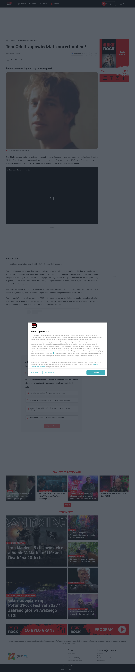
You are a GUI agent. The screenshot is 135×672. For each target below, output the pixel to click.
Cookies (43, 367)
